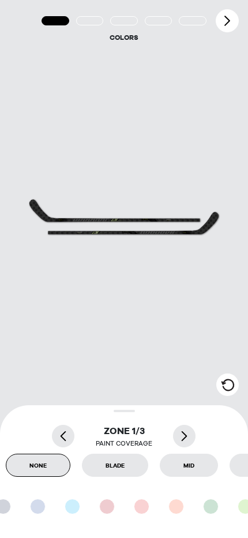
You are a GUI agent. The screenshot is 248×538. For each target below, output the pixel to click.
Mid (188, 465)
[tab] (55, 20)
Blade (115, 465)
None (38, 465)
